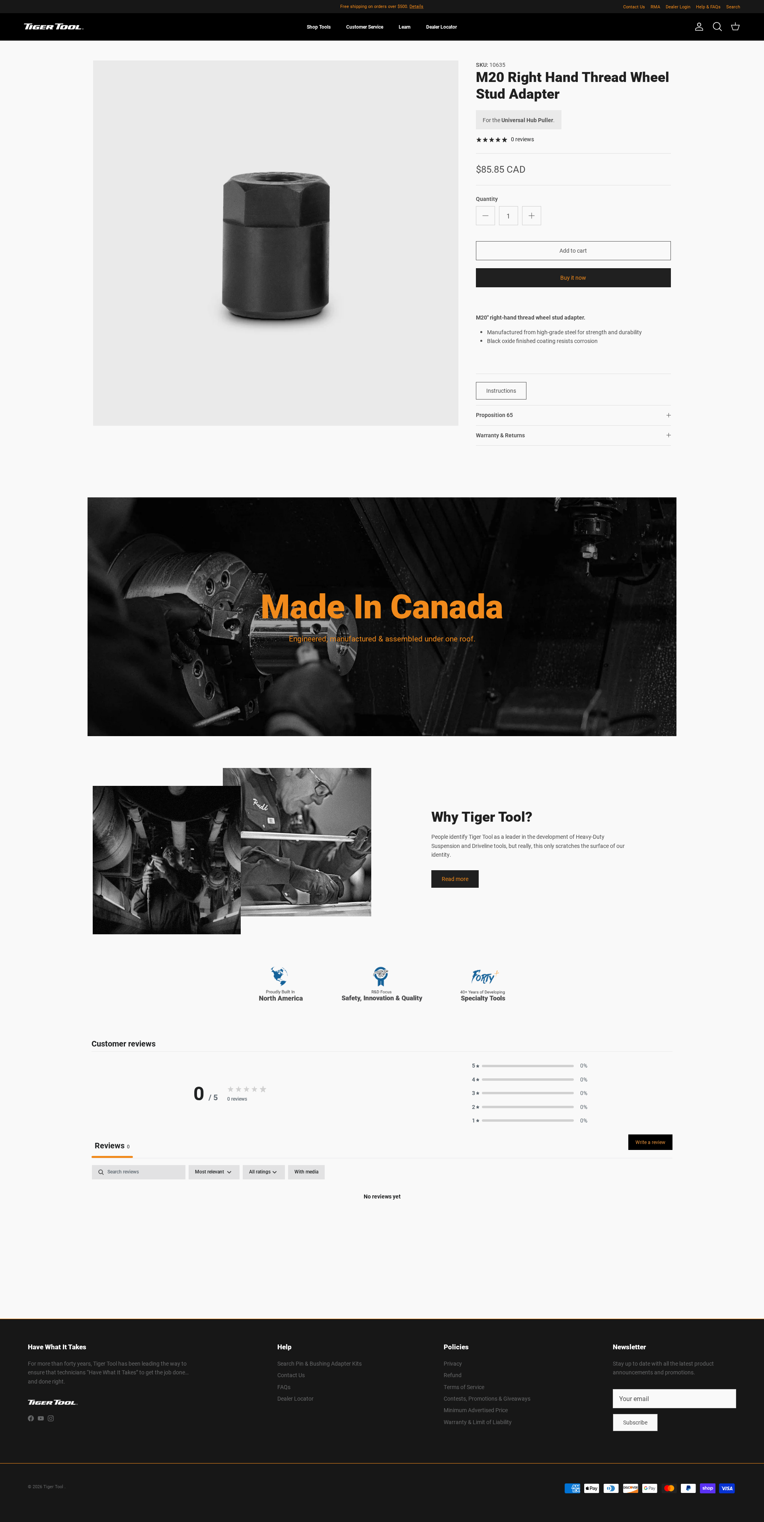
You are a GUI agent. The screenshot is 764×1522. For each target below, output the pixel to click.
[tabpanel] (382, 1224)
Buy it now (573, 277)
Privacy (453, 1363)
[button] (529, 1065)
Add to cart (573, 250)
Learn (405, 26)
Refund (453, 1375)
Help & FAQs (708, 7)
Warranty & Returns (500, 435)
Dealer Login (678, 7)
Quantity (487, 199)
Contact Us (634, 7)
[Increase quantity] (531, 215)
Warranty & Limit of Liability (478, 1422)
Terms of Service (464, 1387)
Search (733, 7)
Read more (455, 879)
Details (416, 6)
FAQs (283, 1387)
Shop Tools (319, 26)
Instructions (501, 390)
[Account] (697, 26)
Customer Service (364, 26)
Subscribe (635, 1422)
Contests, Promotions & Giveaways (487, 1398)
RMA (655, 7)
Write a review (650, 1142)
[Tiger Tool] (54, 26)
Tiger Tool (53, 1486)
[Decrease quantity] (485, 215)
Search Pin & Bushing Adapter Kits (319, 1363)
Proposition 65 (494, 415)
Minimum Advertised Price (476, 1410)
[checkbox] (306, 1172)
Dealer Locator (441, 26)
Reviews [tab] (112, 1145)
